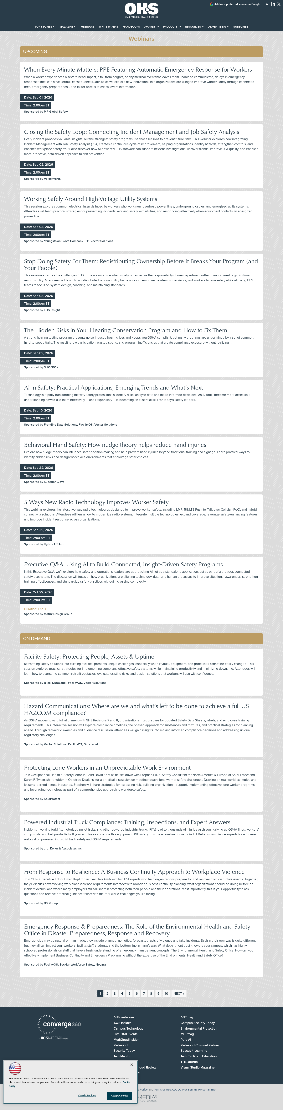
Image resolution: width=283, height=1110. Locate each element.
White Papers (108, 26)
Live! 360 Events (125, 1034)
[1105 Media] (53, 1038)
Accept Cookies (119, 1095)
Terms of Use (162, 1089)
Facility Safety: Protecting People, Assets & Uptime (89, 656)
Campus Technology (128, 1028)
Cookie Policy (139, 1089)
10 (166, 994)
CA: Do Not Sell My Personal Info (194, 1089)
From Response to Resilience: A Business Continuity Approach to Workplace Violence (134, 871)
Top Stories (43, 26)
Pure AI (186, 1040)
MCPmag (187, 1034)
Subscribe (240, 26)
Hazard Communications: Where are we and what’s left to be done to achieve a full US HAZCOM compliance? (136, 709)
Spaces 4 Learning (194, 1051)
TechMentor (122, 1056)
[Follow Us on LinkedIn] (273, 4)
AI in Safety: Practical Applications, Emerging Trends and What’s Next (113, 387)
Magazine (66, 26)
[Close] (131, 1064)
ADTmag (187, 1017)
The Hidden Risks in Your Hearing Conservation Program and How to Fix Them (125, 330)
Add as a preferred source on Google (237, 4)
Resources (193, 26)
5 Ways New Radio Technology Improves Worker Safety (96, 501)
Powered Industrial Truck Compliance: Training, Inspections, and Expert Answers (127, 821)
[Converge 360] (59, 1025)
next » (179, 994)
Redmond (121, 1045)
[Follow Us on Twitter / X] (278, 4)
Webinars (87, 26)
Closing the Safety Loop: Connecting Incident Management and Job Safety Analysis (131, 131)
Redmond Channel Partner (200, 1045)
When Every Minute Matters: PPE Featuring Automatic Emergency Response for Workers (138, 69)
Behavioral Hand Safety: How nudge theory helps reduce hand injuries (115, 444)
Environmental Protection (199, 1028)
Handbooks (131, 26)
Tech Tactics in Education (199, 1056)
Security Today (124, 1051)
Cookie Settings (87, 1095)
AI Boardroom (124, 1017)
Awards (150, 26)
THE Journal (189, 1062)
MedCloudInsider (126, 1040)
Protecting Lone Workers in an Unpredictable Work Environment (107, 767)
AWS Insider (122, 1023)
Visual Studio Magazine (197, 1067)
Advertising (217, 26)
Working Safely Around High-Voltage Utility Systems (90, 198)
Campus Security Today (198, 1023)
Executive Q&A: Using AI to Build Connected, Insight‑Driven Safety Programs (123, 564)
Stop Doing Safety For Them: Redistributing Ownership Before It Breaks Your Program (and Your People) (141, 264)
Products (170, 26)
